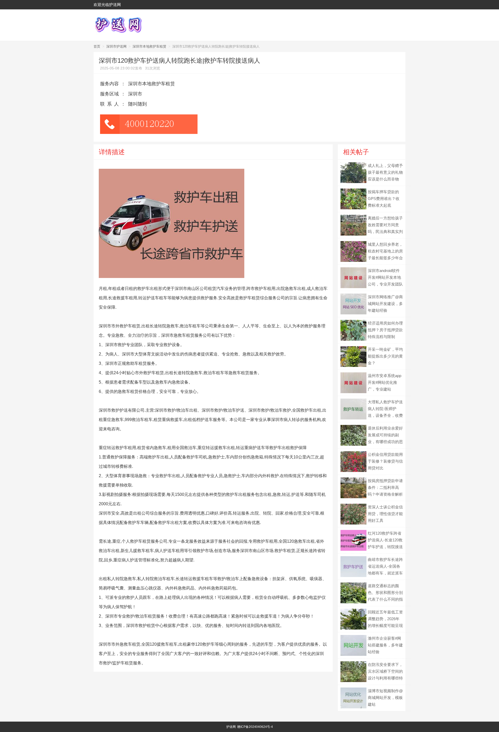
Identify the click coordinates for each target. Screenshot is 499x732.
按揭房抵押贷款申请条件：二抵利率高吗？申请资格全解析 (385, 487)
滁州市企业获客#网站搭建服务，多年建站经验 (385, 645)
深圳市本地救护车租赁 (149, 46)
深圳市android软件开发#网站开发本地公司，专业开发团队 (385, 277)
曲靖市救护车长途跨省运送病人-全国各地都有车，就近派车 (385, 566)
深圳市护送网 (116, 46)
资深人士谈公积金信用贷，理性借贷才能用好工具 (385, 514)
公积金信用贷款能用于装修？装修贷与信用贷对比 (385, 461)
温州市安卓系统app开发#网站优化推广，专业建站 (384, 382)
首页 (97, 46)
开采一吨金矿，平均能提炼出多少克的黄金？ (385, 356)
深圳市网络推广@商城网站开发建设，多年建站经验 (385, 304)
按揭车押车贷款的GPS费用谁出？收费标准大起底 (383, 199)
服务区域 (109, 93)
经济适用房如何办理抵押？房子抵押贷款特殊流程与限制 (385, 330)
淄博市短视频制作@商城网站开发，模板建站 (385, 698)
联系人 (110, 104)
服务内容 (109, 83)
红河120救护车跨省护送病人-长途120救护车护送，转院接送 (385, 540)
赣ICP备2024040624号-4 (255, 727)
